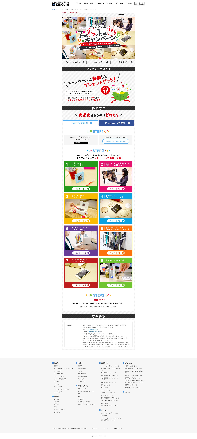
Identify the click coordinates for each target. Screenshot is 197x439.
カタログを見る (58, 392)
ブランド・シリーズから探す (61, 389)
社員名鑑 (103, 387)
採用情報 (103, 363)
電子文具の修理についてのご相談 (133, 368)
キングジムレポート (59, 409)
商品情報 (56, 363)
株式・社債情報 (82, 373)
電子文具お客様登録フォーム (132, 378)
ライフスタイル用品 (59, 373)
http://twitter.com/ (91, 329)
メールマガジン (118, 428)
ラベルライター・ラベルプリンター (63, 368)
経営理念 (56, 404)
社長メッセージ (82, 388)
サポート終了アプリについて (132, 387)
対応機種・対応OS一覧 (131, 385)
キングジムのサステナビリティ (86, 391)
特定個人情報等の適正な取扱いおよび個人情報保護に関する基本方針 (70, 428)
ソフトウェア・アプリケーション (110, 413)
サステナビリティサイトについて (86, 404)
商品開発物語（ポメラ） (107, 373)
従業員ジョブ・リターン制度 (108, 405)
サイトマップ (107, 428)
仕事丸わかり (104, 385)
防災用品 (56, 381)
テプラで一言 (104, 390)
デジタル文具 (57, 371)
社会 (79, 396)
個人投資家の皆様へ (83, 376)
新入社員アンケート (106, 395)
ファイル (56, 384)
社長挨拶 (56, 399)
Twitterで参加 (80, 123)
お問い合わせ (128, 363)
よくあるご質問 (82, 381)
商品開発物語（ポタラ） (107, 382)
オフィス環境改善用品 (60, 379)
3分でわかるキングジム (107, 392)
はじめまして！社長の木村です (109, 366)
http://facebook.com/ (94, 331)
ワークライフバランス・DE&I (109, 400)
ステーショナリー (58, 386)
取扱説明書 (104, 415)
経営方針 (80, 366)
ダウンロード (105, 410)
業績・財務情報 (82, 368)
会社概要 (56, 401)
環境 (79, 394)
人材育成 (103, 403)
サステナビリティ (83, 386)
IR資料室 (80, 371)
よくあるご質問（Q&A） (131, 366)
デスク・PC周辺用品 (59, 376)
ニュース (127, 392)
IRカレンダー (81, 379)
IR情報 (79, 363)
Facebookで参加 (116, 123)
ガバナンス (80, 399)
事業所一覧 (57, 412)
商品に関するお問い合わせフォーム (134, 375)
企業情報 (56, 396)
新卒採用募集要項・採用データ (109, 398)
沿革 (55, 407)
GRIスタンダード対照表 (84, 401)
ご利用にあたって (95, 428)
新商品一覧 (57, 366)
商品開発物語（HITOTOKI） (108, 375)
